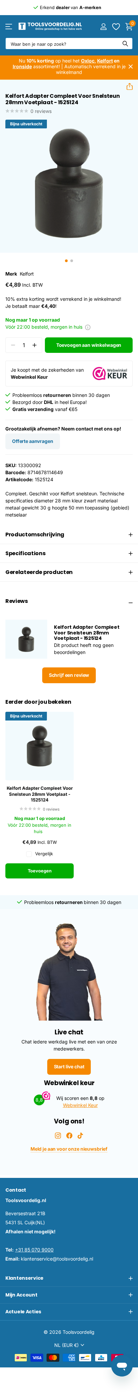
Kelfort (27, 274)
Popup (87, 327)
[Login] (103, 26)
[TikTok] (80, 1136)
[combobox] (69, 43)
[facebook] (69, 1136)
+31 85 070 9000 (34, 1249)
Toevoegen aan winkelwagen (89, 345)
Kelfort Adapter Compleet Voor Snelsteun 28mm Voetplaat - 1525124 (40, 794)
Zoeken (125, 43)
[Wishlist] (116, 26)
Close (130, 66)
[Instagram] (58, 1136)
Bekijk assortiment (9, 26)
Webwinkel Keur (80, 1105)
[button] (127, 86)
